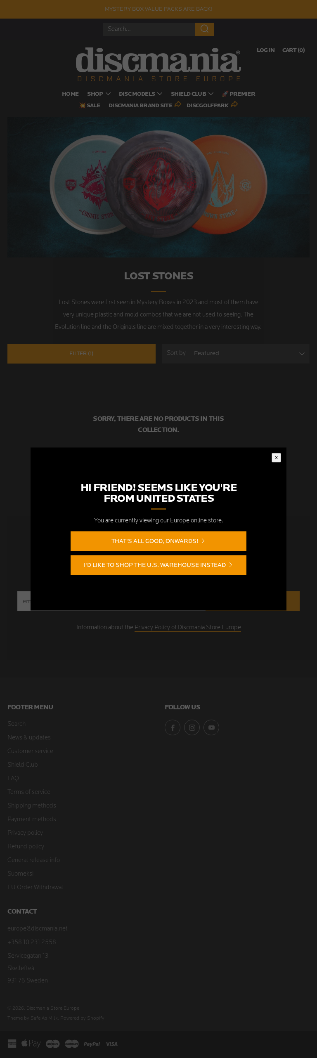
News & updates (29, 738)
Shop (95, 94)
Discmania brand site (140, 106)
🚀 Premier (238, 94)
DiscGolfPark (208, 106)
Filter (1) (81, 353)
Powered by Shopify (82, 1018)
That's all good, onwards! (154, 541)
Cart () (293, 50)
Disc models (137, 94)
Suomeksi (20, 874)
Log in (266, 50)
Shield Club (188, 94)
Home (70, 94)
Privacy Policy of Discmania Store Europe (188, 628)
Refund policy (25, 847)
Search (16, 724)
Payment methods (31, 820)
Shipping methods (31, 806)
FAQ (13, 779)
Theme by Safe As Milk (32, 1018)
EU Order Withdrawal (35, 888)
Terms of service (28, 792)
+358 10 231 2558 (31, 943)
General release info (33, 860)
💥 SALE (89, 106)
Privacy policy (25, 833)
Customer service (30, 752)
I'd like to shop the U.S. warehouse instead (155, 565)
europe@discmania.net (37, 929)
